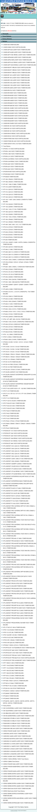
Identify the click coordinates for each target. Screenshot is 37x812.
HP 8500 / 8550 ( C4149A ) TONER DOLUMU (14, 340)
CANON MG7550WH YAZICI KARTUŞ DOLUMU (15, 123)
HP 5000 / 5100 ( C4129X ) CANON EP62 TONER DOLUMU (18, 322)
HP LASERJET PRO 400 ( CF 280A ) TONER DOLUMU (17, 538)
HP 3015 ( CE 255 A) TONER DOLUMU (13, 274)
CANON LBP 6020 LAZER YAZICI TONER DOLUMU (16, 50)
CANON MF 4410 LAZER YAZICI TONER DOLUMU (16, 78)
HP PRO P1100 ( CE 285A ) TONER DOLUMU (15, 686)
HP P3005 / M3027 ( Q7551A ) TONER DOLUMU (15, 681)
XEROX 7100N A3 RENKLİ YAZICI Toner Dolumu (16, 759)
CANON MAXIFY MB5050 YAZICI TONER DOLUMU (16, 70)
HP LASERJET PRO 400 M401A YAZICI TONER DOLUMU (18, 541)
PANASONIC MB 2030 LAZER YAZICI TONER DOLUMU (18, 729)
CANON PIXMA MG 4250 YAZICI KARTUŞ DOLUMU (17, 141)
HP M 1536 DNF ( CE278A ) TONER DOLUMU (15, 635)
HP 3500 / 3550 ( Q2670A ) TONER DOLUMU (14, 280)
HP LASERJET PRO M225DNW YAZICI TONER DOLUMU (18, 591)
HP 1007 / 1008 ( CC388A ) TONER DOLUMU (14, 184)
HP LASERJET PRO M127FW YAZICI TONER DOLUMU (17, 584)
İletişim (5, 41)
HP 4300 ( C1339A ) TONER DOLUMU (13, 304)
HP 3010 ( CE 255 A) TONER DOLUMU (13, 272)
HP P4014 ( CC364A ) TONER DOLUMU (13, 683)
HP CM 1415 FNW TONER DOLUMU (12, 367)
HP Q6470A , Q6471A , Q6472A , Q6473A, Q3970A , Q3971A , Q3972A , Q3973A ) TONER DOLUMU (19, 702)
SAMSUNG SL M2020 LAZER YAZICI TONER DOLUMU (17, 749)
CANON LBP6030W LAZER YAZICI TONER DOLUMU (17, 57)
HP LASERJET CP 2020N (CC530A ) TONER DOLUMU (17, 469)
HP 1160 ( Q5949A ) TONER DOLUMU (13, 207)
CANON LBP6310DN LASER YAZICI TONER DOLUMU (17, 60)
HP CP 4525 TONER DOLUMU (11, 413)
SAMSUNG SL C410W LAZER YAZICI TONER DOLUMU (18, 744)
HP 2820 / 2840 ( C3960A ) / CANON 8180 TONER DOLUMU (18, 267)
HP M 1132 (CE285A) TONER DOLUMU (13, 630)
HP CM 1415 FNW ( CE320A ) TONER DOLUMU (15, 365)
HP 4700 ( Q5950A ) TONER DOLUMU (13, 317)
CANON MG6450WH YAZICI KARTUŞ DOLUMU (15, 116)
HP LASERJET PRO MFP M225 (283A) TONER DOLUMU (18, 616)
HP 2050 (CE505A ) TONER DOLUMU (13, 237)
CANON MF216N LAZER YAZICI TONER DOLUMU (16, 83)
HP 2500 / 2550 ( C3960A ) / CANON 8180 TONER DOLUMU (18, 260)
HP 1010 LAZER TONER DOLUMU (12, 187)
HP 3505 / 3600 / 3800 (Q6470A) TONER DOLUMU (16, 282)
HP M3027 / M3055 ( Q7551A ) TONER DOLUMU (15, 645)
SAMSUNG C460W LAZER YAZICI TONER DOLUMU (17, 736)
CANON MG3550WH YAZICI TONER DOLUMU (15, 113)
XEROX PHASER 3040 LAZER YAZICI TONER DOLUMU (18, 764)
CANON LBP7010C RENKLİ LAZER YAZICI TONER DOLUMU (19, 62)
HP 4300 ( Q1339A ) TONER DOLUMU (13, 307)
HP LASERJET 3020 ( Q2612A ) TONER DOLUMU (16, 449)
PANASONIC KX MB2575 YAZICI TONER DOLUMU (16, 726)
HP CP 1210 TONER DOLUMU (11, 391)
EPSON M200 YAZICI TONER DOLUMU (13, 174)
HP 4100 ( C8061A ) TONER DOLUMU (13, 296)
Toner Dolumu (7, 36)
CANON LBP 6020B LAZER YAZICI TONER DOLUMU (17, 52)
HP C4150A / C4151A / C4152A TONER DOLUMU (16, 347)
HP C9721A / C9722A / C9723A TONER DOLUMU (16, 352)
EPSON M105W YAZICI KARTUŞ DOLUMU (14, 172)
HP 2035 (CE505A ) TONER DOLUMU (13, 235)
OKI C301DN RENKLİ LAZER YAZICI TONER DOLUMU (17, 708)
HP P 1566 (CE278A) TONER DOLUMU (13, 671)
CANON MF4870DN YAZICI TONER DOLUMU (15, 96)
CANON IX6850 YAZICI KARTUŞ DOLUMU (14, 47)
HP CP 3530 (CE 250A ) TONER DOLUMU (14, 408)
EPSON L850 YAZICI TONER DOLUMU (13, 169)
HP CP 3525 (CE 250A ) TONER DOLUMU (14, 406)
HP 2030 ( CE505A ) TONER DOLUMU (13, 232)
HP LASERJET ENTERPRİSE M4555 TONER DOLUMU (17, 481)
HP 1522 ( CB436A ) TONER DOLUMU (13, 222)
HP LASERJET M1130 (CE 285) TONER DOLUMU (16, 493)
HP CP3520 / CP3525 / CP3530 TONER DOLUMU (16, 421)
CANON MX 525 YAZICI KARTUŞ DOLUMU (14, 129)
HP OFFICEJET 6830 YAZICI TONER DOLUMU (15, 650)
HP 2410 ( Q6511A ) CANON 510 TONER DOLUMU (16, 255)
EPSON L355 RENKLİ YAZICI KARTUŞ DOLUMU (16, 159)
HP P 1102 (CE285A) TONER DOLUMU (13, 668)
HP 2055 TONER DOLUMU (10, 240)
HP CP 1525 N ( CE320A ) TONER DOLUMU (14, 401)
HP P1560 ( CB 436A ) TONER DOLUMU (13, 678)
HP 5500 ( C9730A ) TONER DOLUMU (13, 329)
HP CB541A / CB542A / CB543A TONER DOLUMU (16, 357)
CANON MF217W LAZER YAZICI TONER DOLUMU (16, 85)
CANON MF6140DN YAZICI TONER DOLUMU (15, 98)
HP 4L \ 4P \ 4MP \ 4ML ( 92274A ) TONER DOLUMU (16, 319)
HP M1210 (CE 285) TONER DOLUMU (13, 638)
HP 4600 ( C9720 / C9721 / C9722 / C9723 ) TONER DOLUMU (19, 312)
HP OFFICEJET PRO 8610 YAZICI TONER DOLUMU (17, 655)
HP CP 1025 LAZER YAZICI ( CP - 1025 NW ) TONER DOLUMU (19, 389)
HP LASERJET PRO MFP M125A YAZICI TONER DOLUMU (18, 605)
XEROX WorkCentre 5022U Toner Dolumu (14, 791)
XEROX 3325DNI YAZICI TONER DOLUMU (14, 756)
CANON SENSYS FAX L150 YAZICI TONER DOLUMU (17, 144)
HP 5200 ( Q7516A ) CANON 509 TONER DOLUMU (16, 324)
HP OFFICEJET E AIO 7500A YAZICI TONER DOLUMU (17, 653)
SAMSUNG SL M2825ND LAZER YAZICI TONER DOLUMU (18, 754)
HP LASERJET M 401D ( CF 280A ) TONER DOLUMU (17, 488)
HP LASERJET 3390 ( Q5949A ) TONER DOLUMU (16, 461)
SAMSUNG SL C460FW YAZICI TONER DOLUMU (16, 746)
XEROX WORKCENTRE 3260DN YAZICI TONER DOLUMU (18, 786)
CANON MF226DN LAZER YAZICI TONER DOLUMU (16, 88)
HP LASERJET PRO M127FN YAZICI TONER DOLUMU (17, 581)
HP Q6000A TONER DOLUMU (11, 693)
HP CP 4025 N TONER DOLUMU (11, 411)
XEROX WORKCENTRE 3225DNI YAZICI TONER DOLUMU (18, 784)
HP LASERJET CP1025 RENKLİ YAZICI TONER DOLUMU (18, 471)
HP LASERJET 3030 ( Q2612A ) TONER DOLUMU (16, 451)
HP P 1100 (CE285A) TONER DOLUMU (13, 666)
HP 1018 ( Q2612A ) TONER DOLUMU (13, 195)
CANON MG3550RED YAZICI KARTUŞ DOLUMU (16, 111)
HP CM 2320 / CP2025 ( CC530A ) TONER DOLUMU (16, 370)
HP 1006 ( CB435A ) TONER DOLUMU (13, 182)
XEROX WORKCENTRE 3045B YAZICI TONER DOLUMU (18, 776)
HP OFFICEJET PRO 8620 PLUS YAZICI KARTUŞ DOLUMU (19, 658)
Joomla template (14, 810)
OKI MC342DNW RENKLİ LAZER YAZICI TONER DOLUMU (18, 716)
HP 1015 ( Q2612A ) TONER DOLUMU (13, 192)
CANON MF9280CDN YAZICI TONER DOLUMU (15, 106)
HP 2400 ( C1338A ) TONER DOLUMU (13, 250)
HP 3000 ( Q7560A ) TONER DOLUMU (13, 269)
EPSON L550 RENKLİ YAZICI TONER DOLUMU (15, 162)
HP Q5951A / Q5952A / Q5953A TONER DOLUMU (16, 691)
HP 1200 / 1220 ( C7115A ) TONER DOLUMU (14, 209)
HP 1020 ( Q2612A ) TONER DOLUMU (13, 197)
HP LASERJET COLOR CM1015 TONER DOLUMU (16, 466)
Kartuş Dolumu (7, 38)
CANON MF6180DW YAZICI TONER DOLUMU (15, 101)
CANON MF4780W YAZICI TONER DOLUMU (14, 93)
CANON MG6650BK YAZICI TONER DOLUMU (15, 118)
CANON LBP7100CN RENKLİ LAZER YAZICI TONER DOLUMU (19, 65)
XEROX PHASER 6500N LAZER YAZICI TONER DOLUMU (18, 771)
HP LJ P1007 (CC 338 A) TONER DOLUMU (14, 627)
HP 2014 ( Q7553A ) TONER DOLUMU (13, 227)
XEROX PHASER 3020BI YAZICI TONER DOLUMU (16, 731)
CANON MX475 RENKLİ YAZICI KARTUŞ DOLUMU (16, 134)
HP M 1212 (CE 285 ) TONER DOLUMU (13, 633)
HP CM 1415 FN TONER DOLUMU (12, 362)
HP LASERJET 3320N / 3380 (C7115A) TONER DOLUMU (18, 459)
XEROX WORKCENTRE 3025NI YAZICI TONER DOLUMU (18, 774)
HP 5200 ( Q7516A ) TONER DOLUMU (13, 327)
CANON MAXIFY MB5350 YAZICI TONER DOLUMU (16, 73)
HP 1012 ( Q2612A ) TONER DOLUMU (13, 189)
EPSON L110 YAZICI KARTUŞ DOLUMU (13, 149)
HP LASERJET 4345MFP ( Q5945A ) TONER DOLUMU (17, 464)
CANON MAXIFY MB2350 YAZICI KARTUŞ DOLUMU (17, 68)
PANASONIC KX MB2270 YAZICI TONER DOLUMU (16, 721)
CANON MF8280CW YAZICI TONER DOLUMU (15, 103)
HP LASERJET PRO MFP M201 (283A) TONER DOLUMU (18, 613)
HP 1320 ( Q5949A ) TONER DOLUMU (13, 214)
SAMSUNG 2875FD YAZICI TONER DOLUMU (15, 734)
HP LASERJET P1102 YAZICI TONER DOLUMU (15, 501)
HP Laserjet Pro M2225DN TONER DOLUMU (14, 586)
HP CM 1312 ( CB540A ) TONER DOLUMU (14, 359)
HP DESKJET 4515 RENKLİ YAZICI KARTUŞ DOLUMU (17, 441)
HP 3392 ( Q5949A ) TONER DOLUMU (13, 277)
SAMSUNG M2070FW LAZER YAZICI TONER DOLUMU (17, 739)
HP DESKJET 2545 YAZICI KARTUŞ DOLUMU (15, 433)
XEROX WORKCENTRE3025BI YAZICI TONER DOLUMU (18, 803)
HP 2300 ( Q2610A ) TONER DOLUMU (13, 247)
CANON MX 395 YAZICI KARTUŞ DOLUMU (14, 126)
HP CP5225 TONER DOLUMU (11, 428)
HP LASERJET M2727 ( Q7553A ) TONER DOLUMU (16, 496)
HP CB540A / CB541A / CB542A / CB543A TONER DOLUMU (19, 354)
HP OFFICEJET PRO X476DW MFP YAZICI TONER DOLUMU (19, 660)
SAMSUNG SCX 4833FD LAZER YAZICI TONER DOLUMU (18, 741)
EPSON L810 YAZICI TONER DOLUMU (13, 167)
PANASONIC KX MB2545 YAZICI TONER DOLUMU (16, 723)
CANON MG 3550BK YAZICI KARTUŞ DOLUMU (15, 108)
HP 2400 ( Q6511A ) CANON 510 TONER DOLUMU (16, 252)
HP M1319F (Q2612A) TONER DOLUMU (13, 643)
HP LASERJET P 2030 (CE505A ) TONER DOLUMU (16, 498)
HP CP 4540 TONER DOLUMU (11, 416)
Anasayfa (5, 33)
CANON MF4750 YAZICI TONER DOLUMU (14, 90)
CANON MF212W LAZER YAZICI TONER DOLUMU (16, 80)
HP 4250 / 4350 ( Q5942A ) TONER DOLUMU (14, 301)
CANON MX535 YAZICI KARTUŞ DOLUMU (14, 136)
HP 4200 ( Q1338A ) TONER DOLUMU (13, 299)
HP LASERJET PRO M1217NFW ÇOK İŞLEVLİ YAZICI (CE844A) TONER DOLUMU (17, 577)
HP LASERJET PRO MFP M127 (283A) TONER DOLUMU (18, 611)
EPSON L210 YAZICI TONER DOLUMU (13, 156)
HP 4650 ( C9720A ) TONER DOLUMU (13, 314)
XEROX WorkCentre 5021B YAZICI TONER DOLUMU (17, 789)
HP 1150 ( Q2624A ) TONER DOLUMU (13, 204)
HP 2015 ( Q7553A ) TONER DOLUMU (13, 230)
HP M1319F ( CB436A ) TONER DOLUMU (14, 640)
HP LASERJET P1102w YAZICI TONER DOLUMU (16, 504)
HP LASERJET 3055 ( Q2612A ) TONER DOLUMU (16, 456)
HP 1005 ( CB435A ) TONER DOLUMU (13, 179)
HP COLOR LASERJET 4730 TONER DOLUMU (15, 372)
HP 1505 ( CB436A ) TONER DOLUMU (13, 219)
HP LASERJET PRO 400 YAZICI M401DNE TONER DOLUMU (19, 565)
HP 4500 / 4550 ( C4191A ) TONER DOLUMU (14, 309)
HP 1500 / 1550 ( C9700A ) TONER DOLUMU (14, 217)
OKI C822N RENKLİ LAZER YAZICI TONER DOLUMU (17, 711)
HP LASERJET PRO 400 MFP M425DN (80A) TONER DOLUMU (19, 544)
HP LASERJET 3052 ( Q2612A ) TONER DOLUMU (16, 454)
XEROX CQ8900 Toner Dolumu (11, 762)
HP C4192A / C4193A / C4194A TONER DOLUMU (16, 349)
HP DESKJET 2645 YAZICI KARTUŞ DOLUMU (15, 436)
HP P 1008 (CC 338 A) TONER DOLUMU (13, 663)
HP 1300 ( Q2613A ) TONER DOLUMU (13, 212)
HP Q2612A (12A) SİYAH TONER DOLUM (14, 688)
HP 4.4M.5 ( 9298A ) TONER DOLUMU (13, 289)
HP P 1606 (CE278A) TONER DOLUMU (13, 673)
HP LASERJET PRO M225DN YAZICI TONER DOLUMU (17, 589)
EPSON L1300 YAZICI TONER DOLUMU (13, 151)
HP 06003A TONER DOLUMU (11, 177)
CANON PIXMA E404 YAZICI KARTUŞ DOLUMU (16, 139)
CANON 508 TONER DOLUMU (11, 45)
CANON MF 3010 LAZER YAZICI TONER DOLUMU (16, 75)
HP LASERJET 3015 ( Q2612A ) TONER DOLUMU (16, 446)
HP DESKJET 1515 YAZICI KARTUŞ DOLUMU (15, 431)
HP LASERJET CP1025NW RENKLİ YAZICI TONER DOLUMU (19, 474)
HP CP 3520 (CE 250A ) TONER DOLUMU (14, 403)
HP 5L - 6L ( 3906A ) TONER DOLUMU (13, 334)
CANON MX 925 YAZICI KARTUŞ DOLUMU (14, 131)
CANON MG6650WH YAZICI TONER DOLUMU (15, 121)
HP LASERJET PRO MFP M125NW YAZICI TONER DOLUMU (19, 608)
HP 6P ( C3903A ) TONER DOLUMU (12, 337)
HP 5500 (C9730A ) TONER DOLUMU (13, 332)
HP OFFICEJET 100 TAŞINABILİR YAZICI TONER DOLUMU (19, 648)
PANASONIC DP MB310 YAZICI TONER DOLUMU (16, 718)
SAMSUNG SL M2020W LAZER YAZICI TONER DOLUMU (18, 751)
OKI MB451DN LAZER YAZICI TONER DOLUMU (15, 713)
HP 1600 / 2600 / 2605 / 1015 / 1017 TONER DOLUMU (17, 225)
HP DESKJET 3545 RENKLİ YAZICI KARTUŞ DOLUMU (17, 438)
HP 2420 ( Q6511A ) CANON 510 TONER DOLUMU (16, 257)
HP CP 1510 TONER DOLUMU (11, 398)
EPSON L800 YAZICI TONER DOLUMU (13, 164)
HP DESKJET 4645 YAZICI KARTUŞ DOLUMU (15, 444)
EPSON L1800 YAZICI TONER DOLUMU (13, 154)
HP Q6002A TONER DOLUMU (11, 699)
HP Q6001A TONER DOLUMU (11, 696)
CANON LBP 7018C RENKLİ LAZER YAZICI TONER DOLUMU (19, 55)
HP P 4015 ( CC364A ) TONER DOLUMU (13, 676)
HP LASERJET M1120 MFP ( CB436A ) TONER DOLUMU (18, 491)
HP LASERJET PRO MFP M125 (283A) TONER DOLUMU (18, 603)
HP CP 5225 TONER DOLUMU (11, 419)
